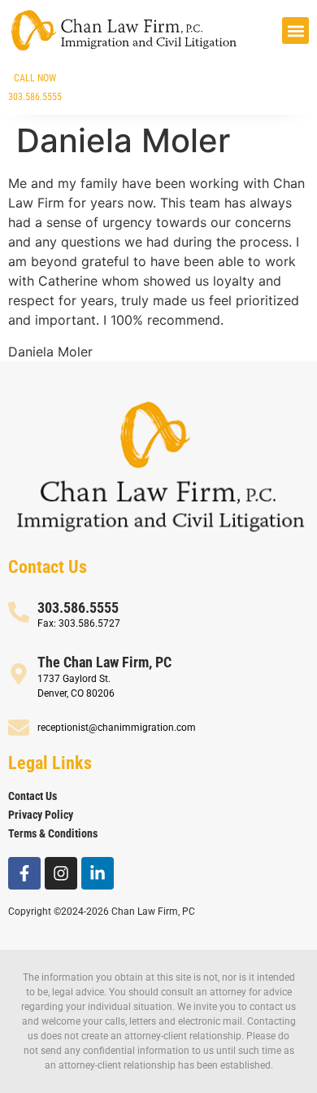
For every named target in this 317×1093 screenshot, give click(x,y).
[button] (295, 30)
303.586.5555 (78, 607)
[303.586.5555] (18, 612)
